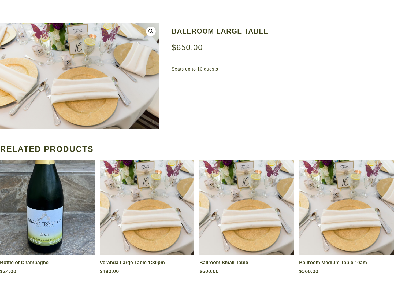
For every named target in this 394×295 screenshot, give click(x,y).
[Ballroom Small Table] (246, 207)
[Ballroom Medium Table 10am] (346, 207)
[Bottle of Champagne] (47, 207)
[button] (151, 31)
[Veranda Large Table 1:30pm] (147, 207)
